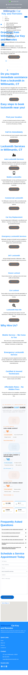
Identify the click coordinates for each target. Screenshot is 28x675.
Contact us (7, 39)
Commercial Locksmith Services (13, 26)
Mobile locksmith (10, 24)
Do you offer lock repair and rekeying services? (12, 539)
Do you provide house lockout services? (11, 532)
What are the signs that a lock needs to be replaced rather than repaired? (11, 548)
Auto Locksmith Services (12, 23)
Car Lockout (9, 35)
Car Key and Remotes (12, 12)
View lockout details (9, 440)
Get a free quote (8, 468)
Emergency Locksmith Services (13, 30)
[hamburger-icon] (25, 17)
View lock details (8, 495)
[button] (14, 529)
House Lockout (9, 33)
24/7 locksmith (9, 31)
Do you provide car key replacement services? (12, 529)
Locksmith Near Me (10, 36)
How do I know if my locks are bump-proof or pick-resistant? (13, 543)
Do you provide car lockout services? (10, 536)
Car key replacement (11, 28)
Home (6, 17)
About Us (7, 18)
